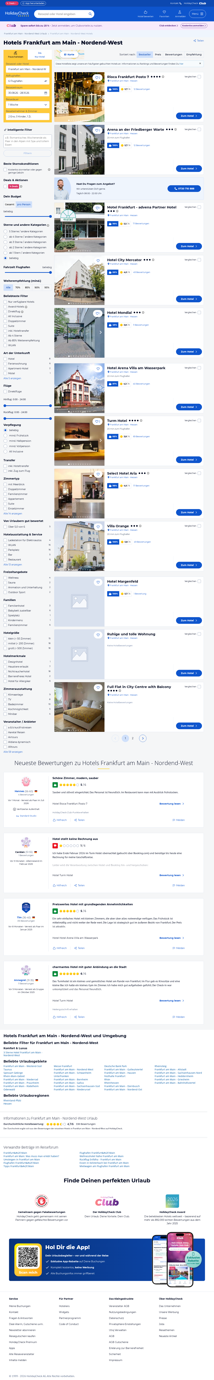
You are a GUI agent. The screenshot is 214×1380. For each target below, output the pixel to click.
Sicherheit (115, 1354)
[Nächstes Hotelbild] (100, 97)
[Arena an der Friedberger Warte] (79, 150)
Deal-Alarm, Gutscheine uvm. (26, 1324)
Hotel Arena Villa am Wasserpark (136, 368)
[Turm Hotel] (79, 441)
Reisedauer (12, 99)
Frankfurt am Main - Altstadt (170, 1069)
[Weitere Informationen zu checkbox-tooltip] (48, 169)
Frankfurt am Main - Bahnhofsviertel (175, 1082)
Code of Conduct (69, 1324)
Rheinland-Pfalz (12, 1100)
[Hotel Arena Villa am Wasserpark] (79, 388)
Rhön (107, 1079)
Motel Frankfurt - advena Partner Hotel (141, 207)
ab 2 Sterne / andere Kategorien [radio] (27, 247)
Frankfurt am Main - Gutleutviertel (123, 1069)
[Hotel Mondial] (79, 333)
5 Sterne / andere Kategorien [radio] (26, 231)
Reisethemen (166, 1330)
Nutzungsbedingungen (122, 1312)
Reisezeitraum (14, 87)
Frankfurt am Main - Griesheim (172, 1079)
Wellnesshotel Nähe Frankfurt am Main (102, 1156)
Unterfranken (61, 1076)
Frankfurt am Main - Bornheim (71, 1079)
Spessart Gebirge (13, 1072)
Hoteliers (64, 1306)
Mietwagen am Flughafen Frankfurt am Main (105, 1166)
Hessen (8, 1103)
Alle (8, 287)
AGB (111, 1336)
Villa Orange (118, 526)
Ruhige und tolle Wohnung (131, 634)
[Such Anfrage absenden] (90, 14)
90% (37, 287)
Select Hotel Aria (122, 473)
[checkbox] (28, 171)
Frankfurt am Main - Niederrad (21, 1079)
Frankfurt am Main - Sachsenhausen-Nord (178, 1072)
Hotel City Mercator (124, 260)
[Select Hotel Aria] (79, 493)
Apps (12, 1348)
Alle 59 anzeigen (13, 751)
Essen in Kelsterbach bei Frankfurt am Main (104, 1162)
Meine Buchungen (19, 1306)
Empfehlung (194, 54)
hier (181, 64)
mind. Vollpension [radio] (19, 446)
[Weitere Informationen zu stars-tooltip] (47, 225)
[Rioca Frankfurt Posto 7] (79, 97)
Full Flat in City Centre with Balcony (139, 687)
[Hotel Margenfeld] (79, 601)
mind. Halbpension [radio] (20, 440)
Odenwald (9, 1089)
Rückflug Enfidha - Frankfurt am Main (100, 1159)
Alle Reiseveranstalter (21, 1354)
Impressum (115, 1360)
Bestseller (145, 54)
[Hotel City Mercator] (79, 280)
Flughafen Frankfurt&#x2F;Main (21, 1162)
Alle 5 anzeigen (12, 378)
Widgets (64, 1312)
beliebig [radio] (14, 258)
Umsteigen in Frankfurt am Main (22, 1159)
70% (17, 287)
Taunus (8, 1069)
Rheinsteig (161, 1066)
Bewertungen (173, 54)
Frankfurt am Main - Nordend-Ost (123, 1089)
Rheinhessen (111, 1082)
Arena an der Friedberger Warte (135, 130)
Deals (11, 3)
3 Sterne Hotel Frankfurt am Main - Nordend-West (23, 1054)
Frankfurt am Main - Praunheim (21, 1082)
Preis (158, 54)
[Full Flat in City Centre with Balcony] (79, 707)
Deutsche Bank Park (115, 1066)
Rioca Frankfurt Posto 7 (128, 77)
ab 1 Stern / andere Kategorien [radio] (26, 252)
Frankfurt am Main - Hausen (120, 1072)
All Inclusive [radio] (16, 451)
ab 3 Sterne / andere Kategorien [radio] (27, 242)
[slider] (50, 216)
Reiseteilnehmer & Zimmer (21, 111)
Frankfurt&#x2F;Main (15, 1152)
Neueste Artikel (168, 1336)
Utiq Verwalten (117, 1330)
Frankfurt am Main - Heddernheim (174, 1076)
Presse (163, 1318)
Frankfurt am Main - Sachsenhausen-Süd (77, 1086)
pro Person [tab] (24, 204)
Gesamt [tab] (9, 204)
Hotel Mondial (119, 313)
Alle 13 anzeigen (13, 564)
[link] (145, 14)
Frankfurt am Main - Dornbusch (122, 1086)
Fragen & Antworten (21, 1318)
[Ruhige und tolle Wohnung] (79, 654)
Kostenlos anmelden (193, 25)
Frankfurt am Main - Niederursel (72, 1089)
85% (27, 287)
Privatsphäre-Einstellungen (125, 1324)
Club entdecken (167, 25)
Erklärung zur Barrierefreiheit (126, 1348)
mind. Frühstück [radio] (18, 435)
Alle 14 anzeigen (13, 513)
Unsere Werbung (169, 1312)
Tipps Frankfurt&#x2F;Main (19, 1166)
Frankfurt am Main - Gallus (69, 1082)
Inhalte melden (18, 1360)
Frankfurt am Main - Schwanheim (72, 1072)
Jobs (161, 1324)
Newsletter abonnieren (22, 1330)
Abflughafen (13, 75)
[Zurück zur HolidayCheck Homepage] (17, 14)
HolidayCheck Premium (23, 1342)
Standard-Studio (28, 816)
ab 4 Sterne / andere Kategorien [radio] (27, 236)
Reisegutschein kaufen (22, 1336)
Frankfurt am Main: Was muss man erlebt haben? (31, 1156)
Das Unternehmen (170, 1306)
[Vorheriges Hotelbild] (58, 97)
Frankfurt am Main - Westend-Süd (23, 1066)
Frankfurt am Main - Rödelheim (21, 1086)
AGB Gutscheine (118, 1342)
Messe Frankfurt (63, 1066)
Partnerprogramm (70, 1318)
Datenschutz (116, 1318)
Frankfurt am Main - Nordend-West (73, 1069)
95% (46, 287)
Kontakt (174, 3)
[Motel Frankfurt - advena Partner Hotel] (79, 227)
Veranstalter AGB (119, 1306)
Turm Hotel (117, 421)
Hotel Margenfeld (122, 581)
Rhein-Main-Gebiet (14, 1076)
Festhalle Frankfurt (114, 1076)
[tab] (16, 55)
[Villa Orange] (79, 546)
